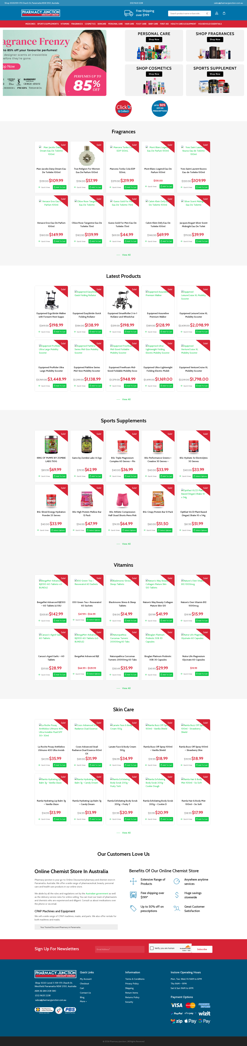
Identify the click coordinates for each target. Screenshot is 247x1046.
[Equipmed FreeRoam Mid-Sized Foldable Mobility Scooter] (122, 352)
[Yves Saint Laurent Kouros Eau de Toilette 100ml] (193, 153)
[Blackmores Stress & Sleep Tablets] (122, 587)
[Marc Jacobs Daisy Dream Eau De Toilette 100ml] (51, 153)
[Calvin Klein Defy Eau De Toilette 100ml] (158, 207)
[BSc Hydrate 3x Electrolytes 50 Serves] (193, 442)
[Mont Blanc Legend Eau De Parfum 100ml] (158, 153)
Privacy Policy (132, 983)
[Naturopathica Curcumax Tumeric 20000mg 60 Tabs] (122, 641)
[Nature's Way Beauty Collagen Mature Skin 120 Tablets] (158, 587)
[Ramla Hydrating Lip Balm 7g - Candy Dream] (86, 785)
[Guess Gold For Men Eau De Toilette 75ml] (122, 207)
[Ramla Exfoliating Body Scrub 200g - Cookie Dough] (158, 785)
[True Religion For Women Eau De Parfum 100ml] (86, 153)
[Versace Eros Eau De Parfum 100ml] (51, 207)
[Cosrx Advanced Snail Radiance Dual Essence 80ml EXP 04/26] (86, 731)
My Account (86, 979)
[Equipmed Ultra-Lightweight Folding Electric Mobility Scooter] (158, 352)
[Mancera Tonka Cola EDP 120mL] (122, 153)
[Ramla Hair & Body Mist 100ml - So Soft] (193, 785)
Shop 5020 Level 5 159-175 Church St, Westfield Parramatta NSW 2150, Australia (55, 984)
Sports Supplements (123, 420)
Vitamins (123, 565)
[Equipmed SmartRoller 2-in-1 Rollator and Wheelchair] (122, 298)
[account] (216, 13)
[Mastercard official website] (190, 1006)
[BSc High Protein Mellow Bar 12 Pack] (86, 496)
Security (129, 1002)
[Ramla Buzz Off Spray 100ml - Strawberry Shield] (193, 731)
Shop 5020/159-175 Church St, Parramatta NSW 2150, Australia (31, 3)
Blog (82, 997)
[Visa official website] (177, 1005)
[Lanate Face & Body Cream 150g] (122, 731)
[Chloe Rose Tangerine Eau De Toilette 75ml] (86, 207)
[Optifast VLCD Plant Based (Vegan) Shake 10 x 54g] (193, 496)
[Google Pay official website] (204, 1021)
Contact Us (85, 992)
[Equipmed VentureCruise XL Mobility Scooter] (193, 352)
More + (83, 1001)
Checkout (84, 983)
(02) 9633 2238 (136, 3)
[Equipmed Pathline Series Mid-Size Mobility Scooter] (86, 352)
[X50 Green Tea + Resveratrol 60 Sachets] (86, 587)
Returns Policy (132, 997)
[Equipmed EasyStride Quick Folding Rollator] (86, 298)
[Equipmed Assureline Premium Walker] (158, 298)
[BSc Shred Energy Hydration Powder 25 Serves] (51, 496)
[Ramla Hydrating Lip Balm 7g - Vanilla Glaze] (51, 785)
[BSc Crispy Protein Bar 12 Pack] (158, 496)
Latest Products (123, 276)
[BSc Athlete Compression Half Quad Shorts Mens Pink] (122, 496)
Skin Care (123, 709)
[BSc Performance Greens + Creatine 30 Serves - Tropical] (158, 442)
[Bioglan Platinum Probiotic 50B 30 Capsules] (158, 641)
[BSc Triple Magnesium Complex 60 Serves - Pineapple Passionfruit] (122, 442)
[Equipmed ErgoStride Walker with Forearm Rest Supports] (51, 298)
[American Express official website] (204, 1006)
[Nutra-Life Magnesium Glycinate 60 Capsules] (193, 641)
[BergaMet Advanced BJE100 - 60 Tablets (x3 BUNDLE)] (51, 587)
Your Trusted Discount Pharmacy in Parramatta (60, 927)
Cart (82, 988)
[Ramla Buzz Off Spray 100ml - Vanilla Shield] (158, 731)
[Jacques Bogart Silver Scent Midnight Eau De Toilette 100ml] (193, 207)
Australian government (96, 893)
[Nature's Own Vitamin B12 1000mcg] (193, 587)
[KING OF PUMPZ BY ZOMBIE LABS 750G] (51, 442)
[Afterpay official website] (190, 1013)
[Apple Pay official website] (190, 1021)
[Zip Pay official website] (177, 1021)
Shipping (129, 988)
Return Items (131, 992)
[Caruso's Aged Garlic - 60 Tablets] (51, 641)
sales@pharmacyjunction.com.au (228, 3)
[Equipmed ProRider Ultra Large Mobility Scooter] (51, 352)
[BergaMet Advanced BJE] (86, 641)
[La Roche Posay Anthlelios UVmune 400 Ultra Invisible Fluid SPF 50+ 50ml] (51, 731)
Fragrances (124, 131)
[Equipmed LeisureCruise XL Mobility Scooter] (193, 298)
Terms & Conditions (135, 979)
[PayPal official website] (177, 1013)
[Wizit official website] (204, 1013)
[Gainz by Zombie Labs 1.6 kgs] (86, 442)
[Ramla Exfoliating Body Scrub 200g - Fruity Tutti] (122, 785)
